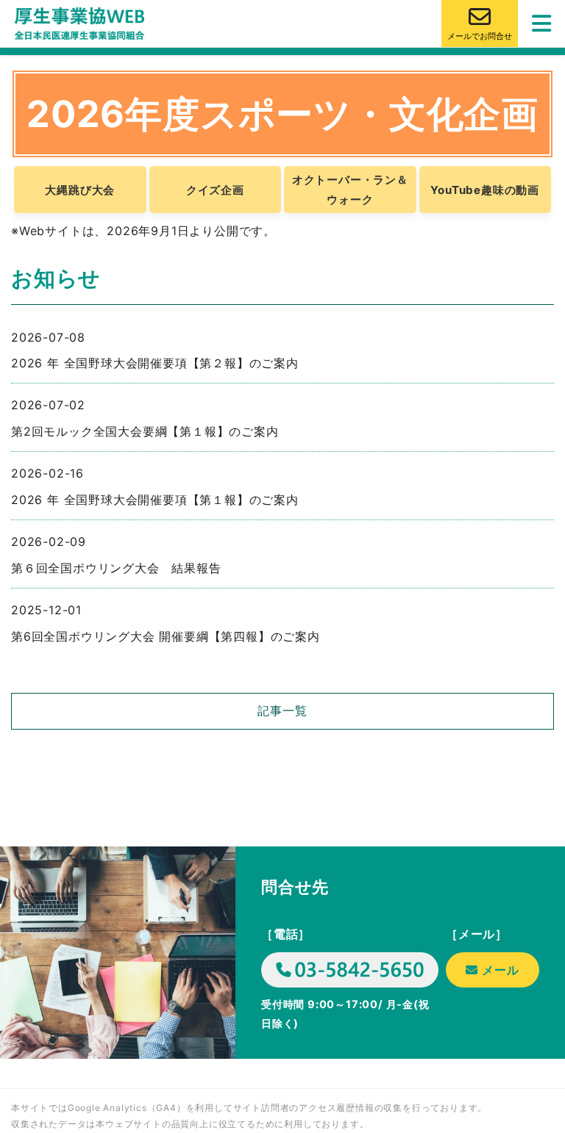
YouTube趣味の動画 (484, 190)
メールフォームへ (493, 975)
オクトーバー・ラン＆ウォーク (350, 189)
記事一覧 (282, 710)
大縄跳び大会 (80, 190)
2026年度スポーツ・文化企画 (282, 114)
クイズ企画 (215, 190)
